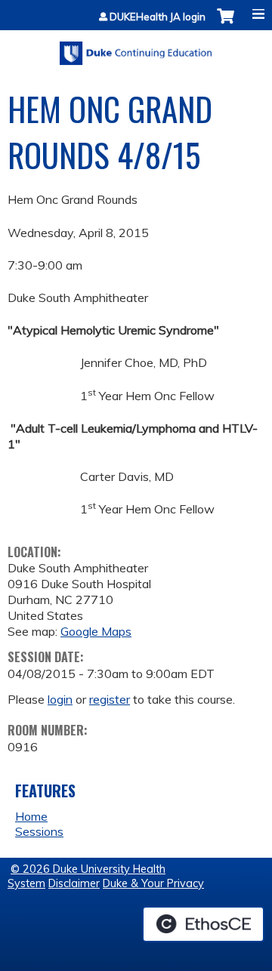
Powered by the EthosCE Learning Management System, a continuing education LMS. (203, 924)
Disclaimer (74, 883)
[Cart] (225, 24)
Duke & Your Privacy (153, 883)
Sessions (39, 831)
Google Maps (95, 631)
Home (31, 816)
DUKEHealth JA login (158, 17)
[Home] (136, 48)
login (60, 699)
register (109, 699)
